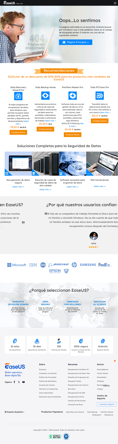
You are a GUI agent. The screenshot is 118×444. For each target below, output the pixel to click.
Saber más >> (18, 187)
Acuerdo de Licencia (47, 385)
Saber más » (50, 120)
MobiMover (108, 415)
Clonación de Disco (75, 405)
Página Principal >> (78, 42)
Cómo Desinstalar (46, 393)
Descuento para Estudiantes (50, 397)
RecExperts (96, 415)
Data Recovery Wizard (75, 412)
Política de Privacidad (47, 377)
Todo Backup (92, 412)
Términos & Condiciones (48, 389)
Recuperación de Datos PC (78, 369)
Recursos (72, 364)
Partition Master (107, 412)
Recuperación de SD (76, 397)
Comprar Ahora (18, 132)
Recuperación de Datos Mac (79, 373)
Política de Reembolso (48, 381)
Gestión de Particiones (77, 401)
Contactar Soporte (106, 404)
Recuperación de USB (76, 393)
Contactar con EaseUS (48, 373)
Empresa (42, 369)
